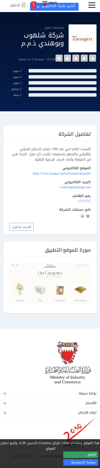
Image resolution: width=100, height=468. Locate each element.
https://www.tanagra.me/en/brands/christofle (62, 173)
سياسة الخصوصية (83, 462)
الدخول (15, 5)
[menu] (91, 7)
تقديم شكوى (21, 227)
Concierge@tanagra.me (75, 187)
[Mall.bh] (50, 3)
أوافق (91, 455)
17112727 (84, 201)
